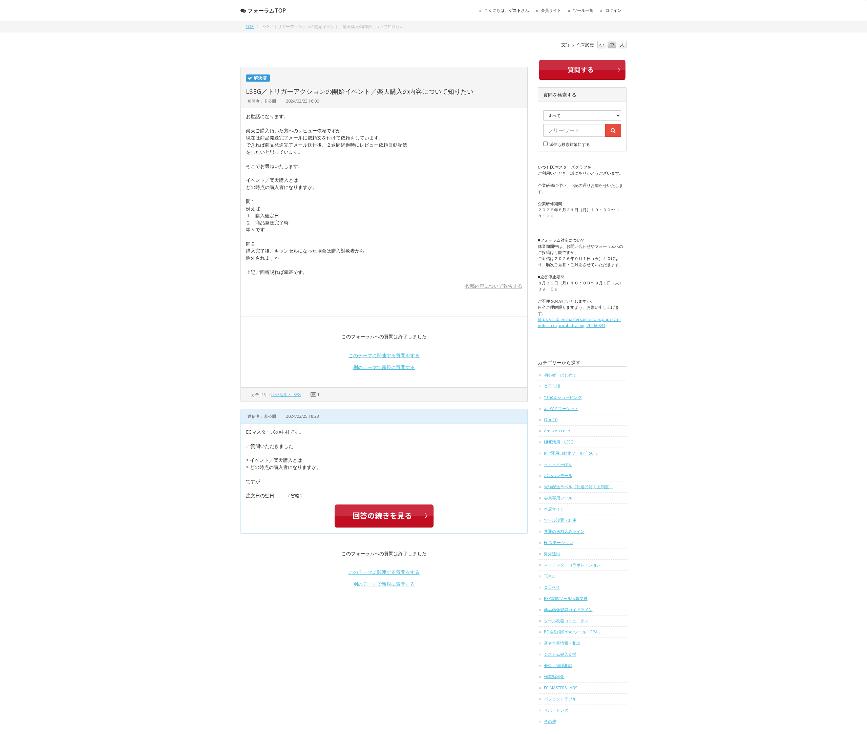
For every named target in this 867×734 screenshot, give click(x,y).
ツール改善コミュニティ (566, 621)
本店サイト (554, 509)
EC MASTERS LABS (560, 688)
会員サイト (551, 10)
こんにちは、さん (506, 10)
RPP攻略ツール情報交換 (566, 598)
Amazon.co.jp (557, 431)
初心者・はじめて (560, 375)
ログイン (613, 10)
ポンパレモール (558, 475)
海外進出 (552, 554)
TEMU (549, 576)
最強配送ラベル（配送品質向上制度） (578, 487)
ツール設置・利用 (560, 520)
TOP (250, 26)
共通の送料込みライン (564, 531)
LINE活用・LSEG (286, 394)
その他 (550, 721)
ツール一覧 (583, 10)
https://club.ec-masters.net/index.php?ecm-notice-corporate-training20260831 (579, 322)
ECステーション (558, 542)
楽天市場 (552, 386)
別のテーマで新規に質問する (384, 367)
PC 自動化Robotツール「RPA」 (573, 632)
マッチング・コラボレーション (572, 565)
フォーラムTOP (267, 10)
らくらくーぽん (558, 464)
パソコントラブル (560, 699)
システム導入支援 (560, 654)
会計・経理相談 (558, 665)
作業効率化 (554, 676)
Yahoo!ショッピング (563, 397)
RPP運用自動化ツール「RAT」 (571, 453)
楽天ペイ (552, 587)
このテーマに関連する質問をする (384, 355)
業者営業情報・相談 (562, 643)
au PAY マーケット (561, 408)
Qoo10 (550, 420)
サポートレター (558, 710)
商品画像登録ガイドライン (568, 609)
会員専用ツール (558, 498)
